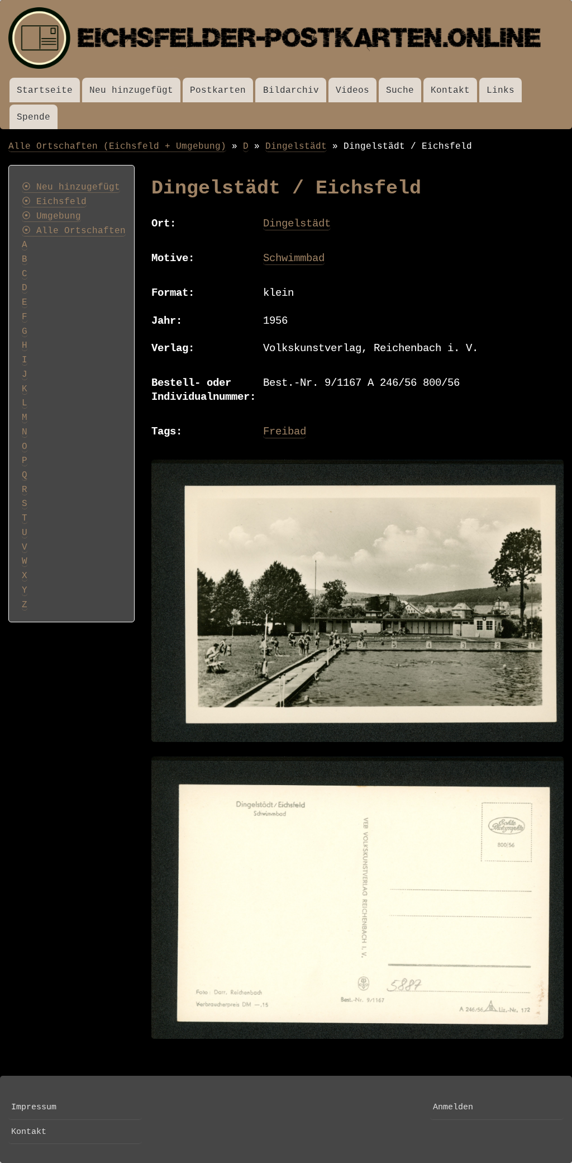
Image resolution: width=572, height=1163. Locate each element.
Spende (33, 117)
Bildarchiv (291, 90)
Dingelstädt (296, 146)
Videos (352, 90)
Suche (400, 90)
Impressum (33, 1107)
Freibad (284, 432)
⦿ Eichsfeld (54, 202)
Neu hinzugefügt (131, 90)
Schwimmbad (294, 258)
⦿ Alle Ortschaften (74, 231)
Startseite (45, 90)
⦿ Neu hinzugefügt (71, 187)
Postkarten (218, 90)
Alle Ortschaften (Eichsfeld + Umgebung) (117, 146)
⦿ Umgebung (51, 216)
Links (500, 90)
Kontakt (450, 90)
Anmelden (453, 1107)
